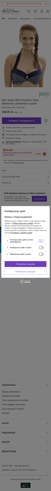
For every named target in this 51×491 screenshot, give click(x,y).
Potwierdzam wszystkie (25, 264)
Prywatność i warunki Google (21, 233)
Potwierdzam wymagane (25, 272)
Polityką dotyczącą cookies (22, 223)
